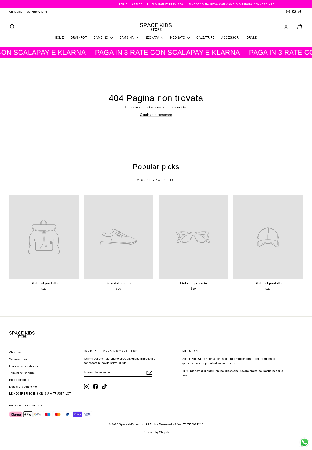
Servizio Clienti (37, 11)
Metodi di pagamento (23, 386)
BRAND (252, 37)
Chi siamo (15, 11)
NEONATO (178, 37)
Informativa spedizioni (23, 366)
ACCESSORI (230, 37)
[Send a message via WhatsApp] (304, 442)
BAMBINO (101, 37)
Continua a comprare (156, 114)
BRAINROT (79, 37)
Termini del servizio (22, 373)
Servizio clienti (19, 359)
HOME (59, 37)
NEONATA (152, 37)
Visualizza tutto (156, 180)
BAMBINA (127, 37)
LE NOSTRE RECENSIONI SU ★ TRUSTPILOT (40, 393)
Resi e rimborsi (19, 380)
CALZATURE (205, 37)
